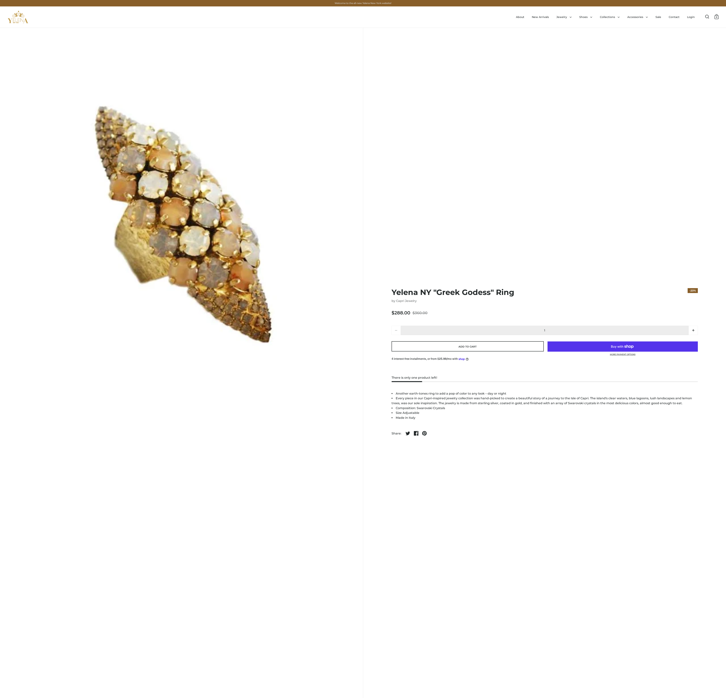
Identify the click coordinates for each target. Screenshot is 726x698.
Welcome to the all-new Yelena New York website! (363, 3)
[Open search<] (707, 17)
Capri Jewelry (406, 301)
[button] (693, 330)
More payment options (622, 354)
